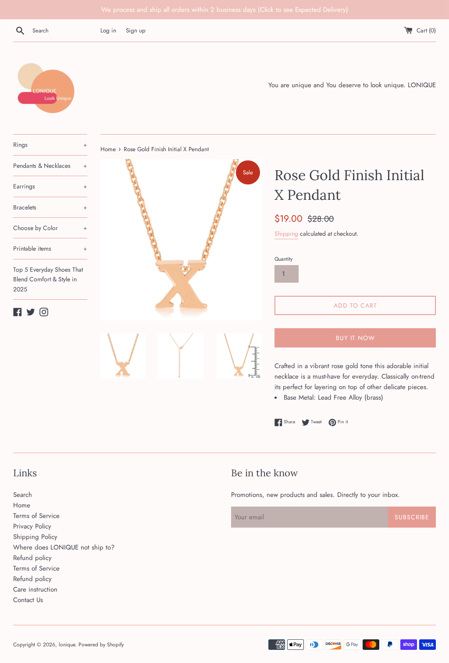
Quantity (283, 259)
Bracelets (50, 207)
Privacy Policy (32, 526)
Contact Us (28, 600)
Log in (108, 30)
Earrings (50, 186)
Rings (50, 144)
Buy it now (355, 337)
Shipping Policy (35, 537)
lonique (67, 645)
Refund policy (32, 558)
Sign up (136, 30)
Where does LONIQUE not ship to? (63, 547)
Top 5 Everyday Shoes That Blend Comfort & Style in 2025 (48, 279)
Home (21, 505)
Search (22, 495)
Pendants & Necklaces (50, 165)
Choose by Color (50, 227)
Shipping (286, 233)
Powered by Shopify (101, 645)
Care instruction (35, 589)
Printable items (50, 248)
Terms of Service (36, 516)
